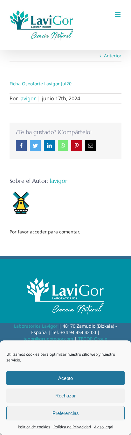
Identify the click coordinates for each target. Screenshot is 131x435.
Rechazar (65, 395)
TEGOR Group (92, 339)
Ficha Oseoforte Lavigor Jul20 (41, 84)
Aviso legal (103, 427)
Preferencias (65, 413)
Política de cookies (34, 427)
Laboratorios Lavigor (36, 326)
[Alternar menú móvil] (118, 14)
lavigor (27, 98)
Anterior (112, 56)
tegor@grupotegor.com (48, 339)
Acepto (65, 378)
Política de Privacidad (72, 427)
